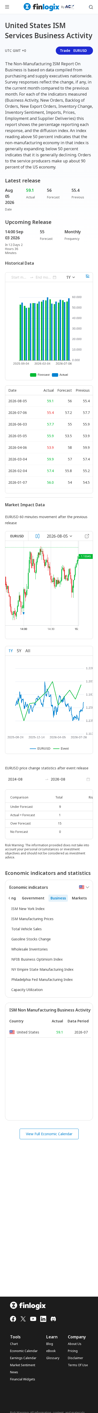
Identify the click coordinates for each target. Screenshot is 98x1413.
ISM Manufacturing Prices (32, 918)
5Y (19, 650)
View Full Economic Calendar (49, 1133)
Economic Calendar (24, 1351)
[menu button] (7, 7)
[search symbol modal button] (91, 7)
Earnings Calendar (23, 1358)
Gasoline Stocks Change (31, 939)
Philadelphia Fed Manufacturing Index (42, 979)
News (14, 1372)
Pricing (73, 1351)
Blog (49, 1344)
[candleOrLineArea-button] (37, 536)
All (27, 650)
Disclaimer (75, 1358)
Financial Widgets (22, 1379)
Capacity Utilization (27, 989)
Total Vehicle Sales (26, 928)
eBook (51, 1351)
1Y (10, 650)
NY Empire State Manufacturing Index (42, 969)
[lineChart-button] (88, 277)
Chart (14, 1344)
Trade (73, 50)
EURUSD (17, 536)
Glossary (52, 1358)
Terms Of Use (78, 1365)
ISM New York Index (27, 908)
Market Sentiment (22, 1365)
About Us (74, 1344)
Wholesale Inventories (29, 949)
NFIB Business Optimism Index (37, 959)
